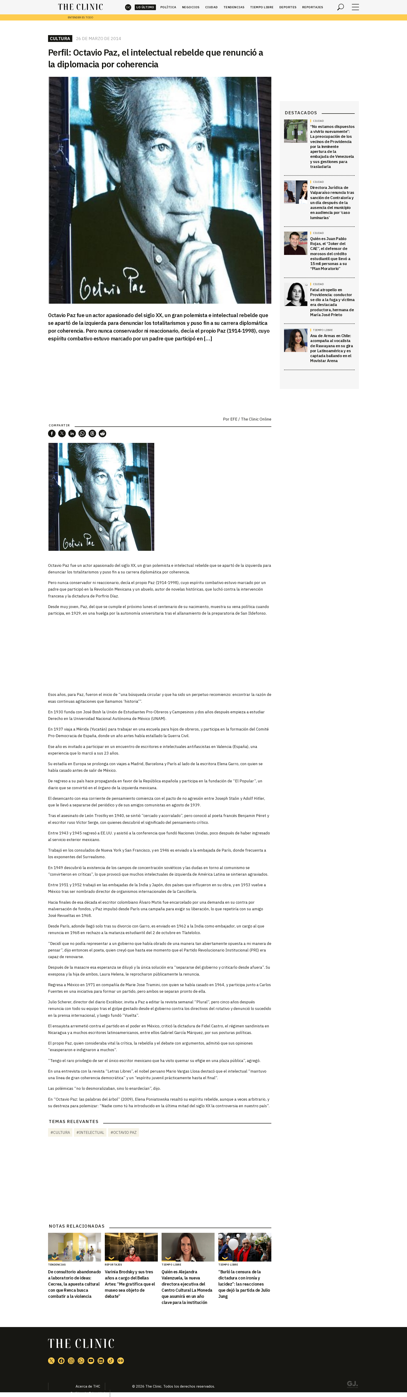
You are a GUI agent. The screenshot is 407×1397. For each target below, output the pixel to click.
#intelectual (90, 1132)
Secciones (355, 7)
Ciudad (211, 7)
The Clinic (128, 7)
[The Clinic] (80, 7)
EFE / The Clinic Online (250, 419)
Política (168, 7)
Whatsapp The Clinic (81, 1360)
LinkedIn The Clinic (101, 1360)
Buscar (340, 7)
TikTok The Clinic (110, 1360)
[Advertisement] (159, 653)
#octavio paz (123, 1132)
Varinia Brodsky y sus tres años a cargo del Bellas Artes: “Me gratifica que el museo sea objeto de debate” (130, 1284)
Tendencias (234, 7)
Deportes (288, 7)
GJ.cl (352, 1385)
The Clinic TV (91, 1360)
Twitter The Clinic (51, 1360)
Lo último (145, 7)
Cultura (60, 38)
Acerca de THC (88, 1386)
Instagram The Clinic (71, 1360)
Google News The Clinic (120, 1360)
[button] (52, 433)
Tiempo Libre (262, 7)
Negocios (190, 7)
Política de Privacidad (87, 1393)
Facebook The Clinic (61, 1360)
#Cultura (60, 1132)
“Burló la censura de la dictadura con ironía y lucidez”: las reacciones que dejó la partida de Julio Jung (244, 1284)
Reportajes (312, 7)
